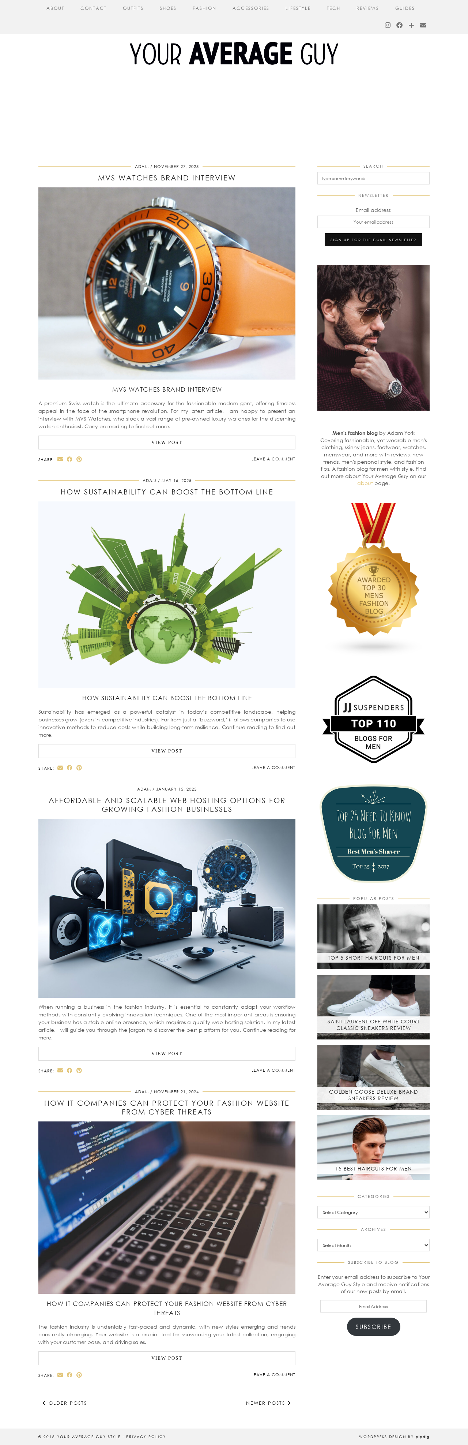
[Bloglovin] (411, 25)
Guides (405, 8)
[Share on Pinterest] (79, 459)
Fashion (204, 8)
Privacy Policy (146, 1436)
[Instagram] (388, 25)
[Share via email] (60, 459)
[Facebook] (399, 25)
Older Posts (66, 1403)
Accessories (251, 8)
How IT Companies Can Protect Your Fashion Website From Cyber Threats (167, 1107)
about (365, 483)
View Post (166, 442)
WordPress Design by (394, 1436)
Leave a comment (273, 458)
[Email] (423, 25)
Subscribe (374, 1326)
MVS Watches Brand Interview (167, 177)
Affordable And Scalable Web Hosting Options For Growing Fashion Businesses (167, 804)
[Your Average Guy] (234, 40)
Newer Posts (266, 1403)
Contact (93, 8)
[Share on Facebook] (70, 459)
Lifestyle (298, 8)
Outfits (133, 8)
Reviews (367, 8)
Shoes (168, 8)
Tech (333, 8)
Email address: (374, 210)
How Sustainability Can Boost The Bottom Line (167, 491)
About (55, 8)
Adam (142, 166)
